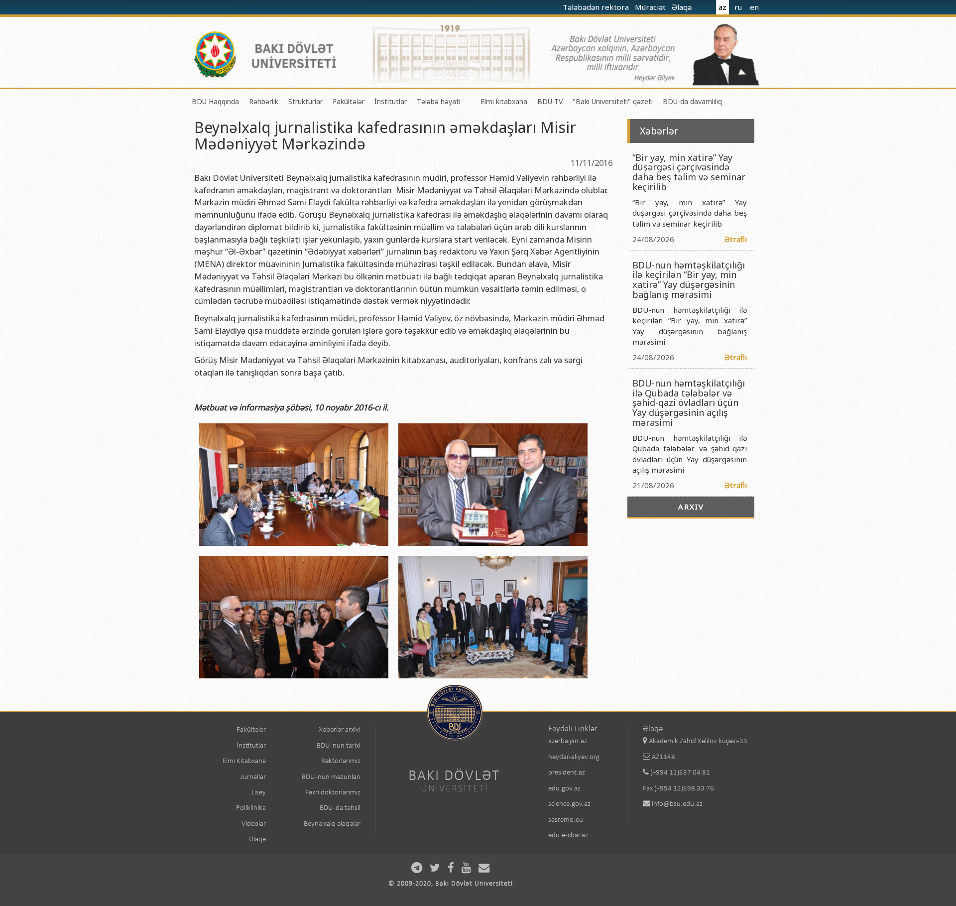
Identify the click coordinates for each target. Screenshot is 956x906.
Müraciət (651, 7)
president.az (566, 773)
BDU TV (550, 101)
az (722, 7)
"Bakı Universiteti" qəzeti (613, 101)
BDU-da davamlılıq (692, 101)
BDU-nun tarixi (338, 746)
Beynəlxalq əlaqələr (332, 824)
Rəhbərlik (263, 101)
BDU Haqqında (215, 101)
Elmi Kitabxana (244, 761)
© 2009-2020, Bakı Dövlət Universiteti (450, 884)
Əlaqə (683, 7)
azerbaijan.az (567, 741)
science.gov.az (569, 804)
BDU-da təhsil (340, 808)
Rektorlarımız (340, 761)
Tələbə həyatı (439, 101)
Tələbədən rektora (597, 7)
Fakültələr (348, 101)
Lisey (258, 792)
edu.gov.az (564, 788)
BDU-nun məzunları (331, 777)
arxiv (691, 507)
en (754, 7)
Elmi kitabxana (503, 101)
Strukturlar (305, 101)
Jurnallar (253, 777)
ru (738, 7)
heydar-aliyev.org (573, 757)
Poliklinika (251, 808)
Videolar (253, 824)
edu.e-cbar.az (568, 835)
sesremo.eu (565, 820)
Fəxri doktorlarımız (332, 792)
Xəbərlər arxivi (339, 730)
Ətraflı (735, 239)
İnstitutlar (390, 101)
